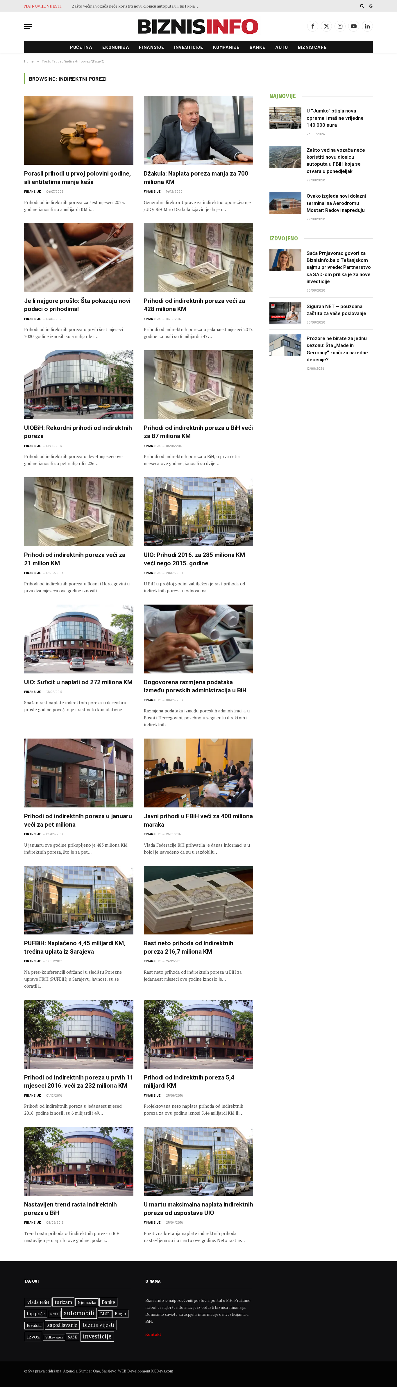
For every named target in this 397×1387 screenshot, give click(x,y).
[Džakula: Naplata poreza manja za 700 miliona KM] (198, 130)
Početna (81, 47)
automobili (79, 1313)
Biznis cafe (312, 47)
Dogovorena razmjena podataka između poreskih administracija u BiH (195, 686)
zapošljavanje (62, 1325)
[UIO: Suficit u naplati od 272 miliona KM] (78, 639)
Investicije (188, 47)
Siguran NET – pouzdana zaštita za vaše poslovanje (336, 309)
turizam (63, 1302)
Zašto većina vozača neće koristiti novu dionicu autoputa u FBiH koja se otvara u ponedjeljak (336, 160)
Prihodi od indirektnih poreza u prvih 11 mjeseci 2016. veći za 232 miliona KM (78, 1081)
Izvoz (33, 1336)
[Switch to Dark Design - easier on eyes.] (370, 6)
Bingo (120, 1313)
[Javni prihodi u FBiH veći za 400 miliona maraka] (198, 773)
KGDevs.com (162, 1371)
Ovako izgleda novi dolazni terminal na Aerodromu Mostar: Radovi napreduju (137, 6)
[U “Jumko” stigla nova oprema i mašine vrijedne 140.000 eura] (285, 118)
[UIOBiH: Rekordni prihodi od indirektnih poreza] (78, 384)
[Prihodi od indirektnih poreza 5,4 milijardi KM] (198, 1034)
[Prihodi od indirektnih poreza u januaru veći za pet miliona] (78, 773)
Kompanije (226, 47)
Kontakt (153, 1334)
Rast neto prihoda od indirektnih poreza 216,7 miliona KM (188, 947)
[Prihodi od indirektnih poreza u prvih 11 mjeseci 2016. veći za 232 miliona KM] (78, 1034)
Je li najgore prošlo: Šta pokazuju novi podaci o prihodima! (77, 305)
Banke (257, 47)
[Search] (362, 6)
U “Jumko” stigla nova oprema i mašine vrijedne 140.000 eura (335, 118)
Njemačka (87, 1302)
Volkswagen (54, 1337)
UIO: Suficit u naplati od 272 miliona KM (78, 682)
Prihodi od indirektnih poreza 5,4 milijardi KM (189, 1081)
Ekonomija (115, 47)
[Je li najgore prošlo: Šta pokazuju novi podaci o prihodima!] (78, 257)
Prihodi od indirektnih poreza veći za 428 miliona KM (194, 305)
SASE (72, 1337)
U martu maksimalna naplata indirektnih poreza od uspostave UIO (198, 1208)
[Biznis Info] (198, 26)
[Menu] (28, 26)
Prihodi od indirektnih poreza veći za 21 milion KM (74, 559)
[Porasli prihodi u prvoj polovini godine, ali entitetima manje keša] (78, 130)
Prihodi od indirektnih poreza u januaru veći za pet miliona (78, 820)
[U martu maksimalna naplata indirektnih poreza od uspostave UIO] (198, 1161)
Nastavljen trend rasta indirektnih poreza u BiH (70, 1208)
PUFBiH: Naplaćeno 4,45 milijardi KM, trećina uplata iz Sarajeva (74, 947)
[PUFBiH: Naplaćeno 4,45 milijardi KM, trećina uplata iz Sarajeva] (78, 900)
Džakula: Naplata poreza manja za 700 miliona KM (196, 177)
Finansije (151, 47)
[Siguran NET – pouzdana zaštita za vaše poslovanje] (285, 313)
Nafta (54, 1314)
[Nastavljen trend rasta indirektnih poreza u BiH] (78, 1161)
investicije (97, 1336)
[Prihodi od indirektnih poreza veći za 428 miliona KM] (198, 257)
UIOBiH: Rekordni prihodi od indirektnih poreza (78, 432)
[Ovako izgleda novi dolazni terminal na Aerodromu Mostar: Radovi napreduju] (285, 203)
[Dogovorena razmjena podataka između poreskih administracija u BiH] (198, 639)
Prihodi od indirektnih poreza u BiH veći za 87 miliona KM (198, 432)
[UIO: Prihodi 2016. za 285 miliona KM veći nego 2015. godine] (198, 511)
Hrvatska (34, 1325)
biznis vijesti (99, 1324)
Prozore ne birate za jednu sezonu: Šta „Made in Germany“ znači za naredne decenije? (337, 348)
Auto (281, 47)
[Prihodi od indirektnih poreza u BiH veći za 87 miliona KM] (198, 384)
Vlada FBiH (38, 1302)
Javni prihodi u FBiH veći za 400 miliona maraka (198, 820)
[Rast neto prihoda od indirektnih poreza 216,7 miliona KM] (198, 900)
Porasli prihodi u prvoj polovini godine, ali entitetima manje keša (77, 177)
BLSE (105, 1313)
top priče (36, 1313)
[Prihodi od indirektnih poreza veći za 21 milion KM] (78, 511)
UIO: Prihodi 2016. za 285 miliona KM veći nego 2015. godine (194, 559)
